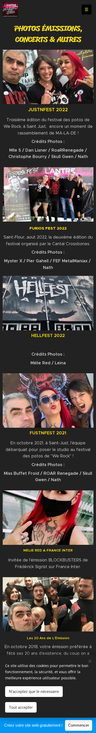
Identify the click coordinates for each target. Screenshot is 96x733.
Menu (86, 9)
